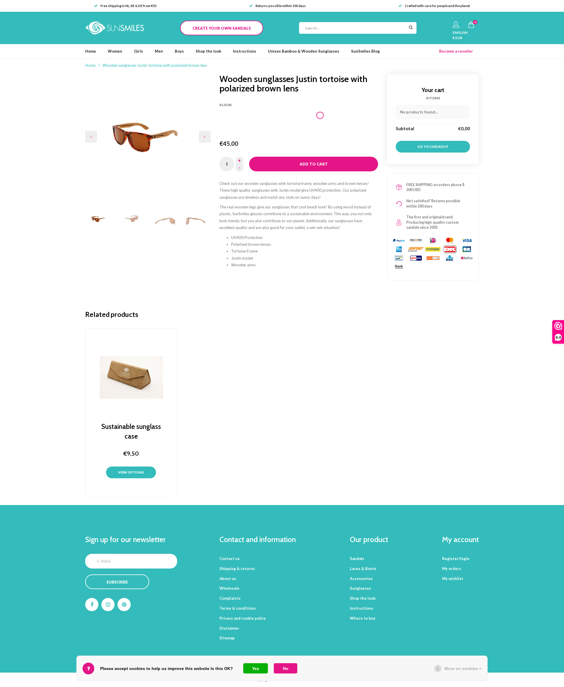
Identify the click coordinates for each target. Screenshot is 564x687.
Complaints (230, 598)
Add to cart (314, 164)
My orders (451, 568)
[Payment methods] (399, 240)
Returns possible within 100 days (281, 6)
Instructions (244, 51)
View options (131, 472)
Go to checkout (433, 146)
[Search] (411, 28)
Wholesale (229, 588)
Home (90, 51)
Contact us (229, 558)
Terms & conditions (237, 608)
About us (227, 578)
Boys (179, 51)
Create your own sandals (221, 28)
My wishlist (452, 578)
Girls (138, 51)
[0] (471, 24)
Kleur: (225, 105)
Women (115, 51)
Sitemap (227, 638)
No (285, 668)
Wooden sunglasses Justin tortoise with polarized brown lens (155, 65)
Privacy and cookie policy (242, 618)
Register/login (455, 558)
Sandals (357, 558)
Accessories (361, 578)
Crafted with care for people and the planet (437, 6)
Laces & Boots (363, 568)
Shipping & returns (237, 568)
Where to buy (362, 618)
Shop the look (208, 51)
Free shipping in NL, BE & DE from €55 (128, 6)
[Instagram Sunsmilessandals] (108, 604)
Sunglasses (360, 588)
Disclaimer (229, 628)
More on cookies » (462, 668)
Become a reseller (456, 51)
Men (159, 51)
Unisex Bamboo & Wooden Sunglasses (303, 51)
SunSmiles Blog (365, 51)
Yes (255, 668)
